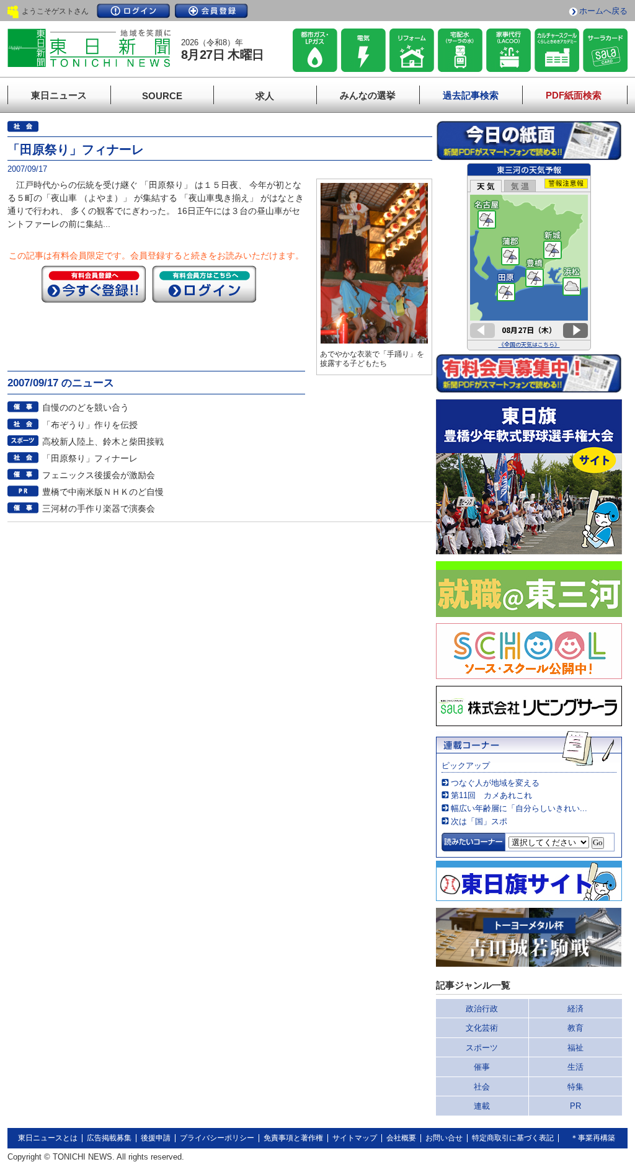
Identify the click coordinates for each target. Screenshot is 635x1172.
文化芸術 (482, 1027)
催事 (482, 1067)
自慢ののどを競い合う (85, 407)
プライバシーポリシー (217, 1138)
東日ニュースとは (48, 1138)
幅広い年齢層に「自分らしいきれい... (519, 808)
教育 (575, 1027)
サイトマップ (354, 1138)
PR (575, 1106)
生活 (575, 1067)
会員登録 (211, 11)
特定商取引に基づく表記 (513, 1138)
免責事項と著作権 (293, 1138)
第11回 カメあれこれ (491, 795)
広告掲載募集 (109, 1138)
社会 (482, 1086)
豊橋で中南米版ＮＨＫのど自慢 (103, 492)
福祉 (575, 1047)
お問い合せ (444, 1138)
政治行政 (482, 1008)
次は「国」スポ (479, 821)
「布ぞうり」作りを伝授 (90, 425)
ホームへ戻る (603, 11)
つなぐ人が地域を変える (495, 783)
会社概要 (401, 1138)
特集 (575, 1086)
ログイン (133, 11)
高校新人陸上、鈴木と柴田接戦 (103, 441)
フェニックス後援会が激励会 (98, 475)
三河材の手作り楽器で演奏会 (98, 508)
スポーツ (482, 1047)
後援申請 (156, 1138)
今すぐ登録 (94, 284)
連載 (482, 1106)
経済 (575, 1008)
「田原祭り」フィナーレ (90, 458)
